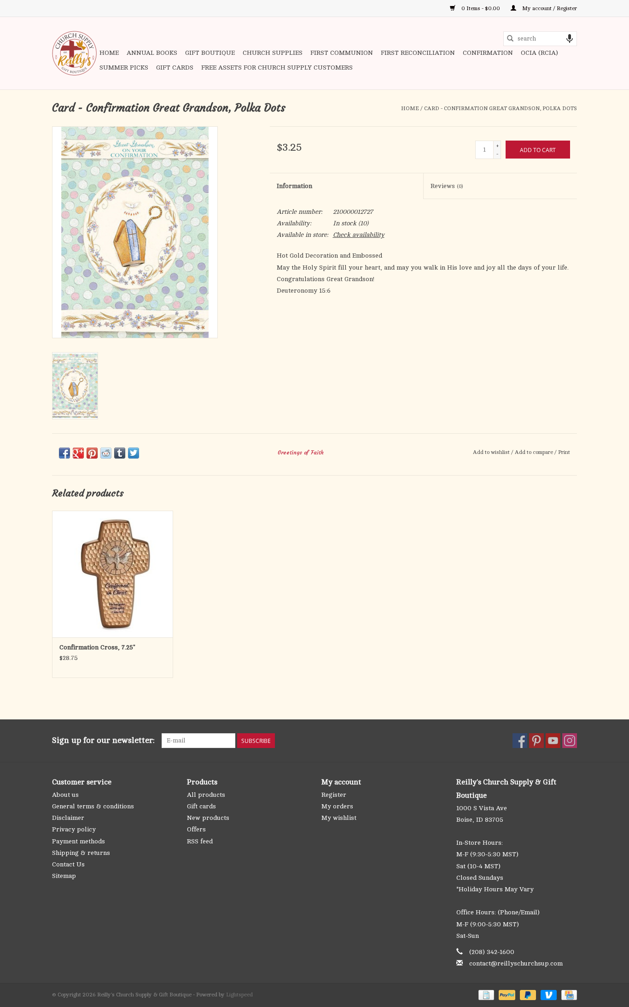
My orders (337, 806)
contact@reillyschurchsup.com (516, 963)
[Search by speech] (570, 39)
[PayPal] (505, 994)
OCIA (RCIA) (539, 52)
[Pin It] (92, 453)
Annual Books (152, 52)
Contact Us (68, 864)
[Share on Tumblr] (119, 453)
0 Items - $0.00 (480, 8)
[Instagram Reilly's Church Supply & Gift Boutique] (569, 740)
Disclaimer (68, 817)
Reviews (447, 186)
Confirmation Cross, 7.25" (97, 647)
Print (564, 452)
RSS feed (200, 841)
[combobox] (540, 38)
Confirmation (488, 52)
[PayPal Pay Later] (527, 994)
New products (208, 817)
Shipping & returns (81, 852)
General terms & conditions (93, 806)
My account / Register (549, 8)
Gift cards (174, 67)
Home (109, 52)
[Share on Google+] (78, 453)
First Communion (341, 52)
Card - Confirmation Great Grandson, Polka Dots (500, 108)
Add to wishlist (492, 452)
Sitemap (64, 875)
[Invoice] (485, 994)
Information (294, 186)
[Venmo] (547, 994)
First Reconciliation (418, 52)
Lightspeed (239, 994)
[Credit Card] (567, 994)
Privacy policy (74, 829)
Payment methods (78, 841)
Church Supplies (273, 52)
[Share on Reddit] (105, 453)
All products (206, 794)
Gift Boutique (210, 52)
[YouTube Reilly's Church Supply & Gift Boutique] (553, 740)
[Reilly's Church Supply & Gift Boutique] (74, 53)
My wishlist (338, 817)
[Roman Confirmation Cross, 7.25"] (112, 574)
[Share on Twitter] (133, 453)
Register (333, 794)
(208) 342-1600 (491, 951)
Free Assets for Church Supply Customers (277, 67)
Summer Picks (123, 67)
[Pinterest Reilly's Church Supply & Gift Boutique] (536, 740)
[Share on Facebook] (64, 453)
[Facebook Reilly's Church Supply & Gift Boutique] (520, 740)
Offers (196, 829)
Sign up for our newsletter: (103, 740)
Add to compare (534, 452)
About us (65, 794)
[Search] (510, 38)
